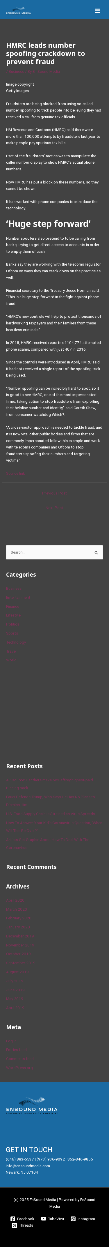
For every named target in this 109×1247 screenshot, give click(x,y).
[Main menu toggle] (97, 11)
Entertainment (18, 597)
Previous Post (54, 493)
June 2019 (15, 990)
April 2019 (15, 1007)
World (11, 660)
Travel (11, 651)
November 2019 (20, 945)
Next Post (54, 507)
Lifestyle (13, 615)
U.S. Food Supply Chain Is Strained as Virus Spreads (50, 813)
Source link (15, 473)
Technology (16, 642)
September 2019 (20, 962)
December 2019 (20, 936)
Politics (12, 624)
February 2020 (18, 918)
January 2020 (18, 927)
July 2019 (14, 980)
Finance (12, 606)
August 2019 (17, 971)
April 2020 (15, 900)
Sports (12, 633)
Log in (11, 1040)
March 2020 (16, 909)
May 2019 (14, 998)
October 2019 (18, 953)
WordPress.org (19, 1067)
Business (16, 71)
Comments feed (20, 1058)
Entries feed (16, 1049)
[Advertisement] (49, 711)
